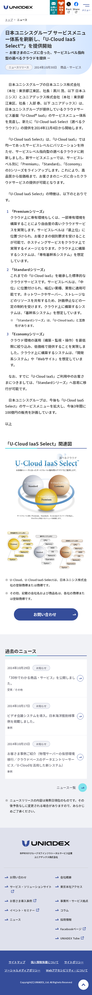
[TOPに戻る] (83, 985)
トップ (9, 19)
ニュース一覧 (66, 787)
